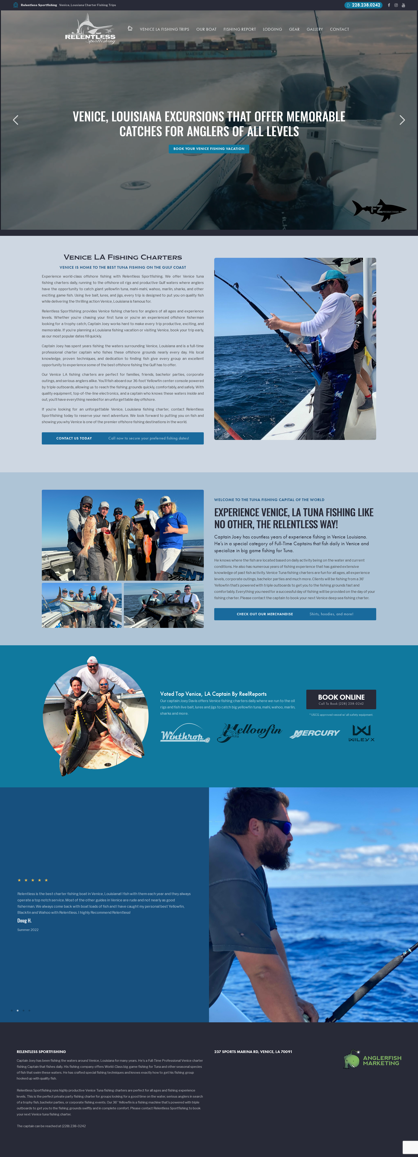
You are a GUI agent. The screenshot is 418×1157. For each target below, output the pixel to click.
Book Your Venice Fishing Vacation (209, 149)
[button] (402, 120)
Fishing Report (240, 29)
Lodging (272, 29)
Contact (339, 29)
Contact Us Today (122, 438)
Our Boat (206, 29)
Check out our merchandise (295, 614)
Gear (294, 29)
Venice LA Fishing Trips (164, 29)
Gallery (315, 29)
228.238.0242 (363, 5)
